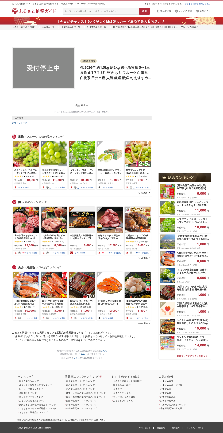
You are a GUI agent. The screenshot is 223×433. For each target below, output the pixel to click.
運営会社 (161, 427)
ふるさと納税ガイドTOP (23, 27)
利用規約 (175, 427)
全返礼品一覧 (48, 27)
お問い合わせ (144, 427)
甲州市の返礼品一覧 (96, 27)
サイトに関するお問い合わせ (198, 3)
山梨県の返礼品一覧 (70, 27)
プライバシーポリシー (196, 427)
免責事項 (88, 419)
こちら (104, 350)
